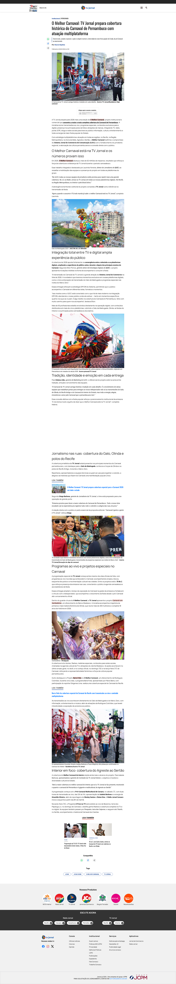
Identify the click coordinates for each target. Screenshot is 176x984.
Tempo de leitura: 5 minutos (86, 113)
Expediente (93, 959)
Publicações (93, 956)
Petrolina (87, 923)
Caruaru (60, 923)
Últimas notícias (74, 941)
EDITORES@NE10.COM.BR (118, 979)
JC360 (67, 874)
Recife (47, 923)
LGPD (91, 953)
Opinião (71, 947)
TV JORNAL (107, 874)
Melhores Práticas (95, 950)
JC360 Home (77, 874)
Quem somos (93, 941)
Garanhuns (73, 923)
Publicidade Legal (115, 947)
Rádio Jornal (133, 944)
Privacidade (93, 947)
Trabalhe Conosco (95, 965)
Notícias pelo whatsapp (117, 941)
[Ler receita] (80, 113)
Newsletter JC (113, 944)
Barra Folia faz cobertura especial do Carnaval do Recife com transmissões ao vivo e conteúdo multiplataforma (85, 694)
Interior (119, 923)
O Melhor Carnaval (92, 874)
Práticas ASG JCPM (95, 944)
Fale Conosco (93, 962)
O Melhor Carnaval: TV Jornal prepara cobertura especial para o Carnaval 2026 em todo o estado (95, 488)
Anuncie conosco (115, 950)
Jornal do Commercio (136, 941)
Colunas (72, 944)
